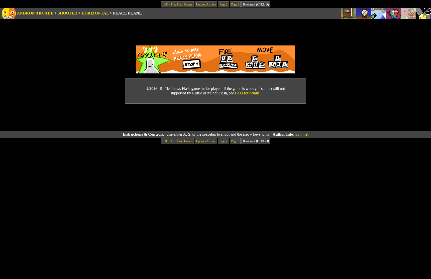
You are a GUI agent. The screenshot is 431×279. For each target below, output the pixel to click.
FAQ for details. (247, 93)
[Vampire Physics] (363, 13)
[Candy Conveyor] (348, 13)
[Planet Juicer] (393, 13)
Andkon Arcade (35, 13)
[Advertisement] (215, 117)
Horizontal (95, 13)
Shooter (67, 13)
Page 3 (235, 4)
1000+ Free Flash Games (177, 4)
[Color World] (378, 13)
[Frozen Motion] (423, 13)
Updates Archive (206, 4)
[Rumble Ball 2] (408, 13)
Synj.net (301, 134)
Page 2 (223, 4)
